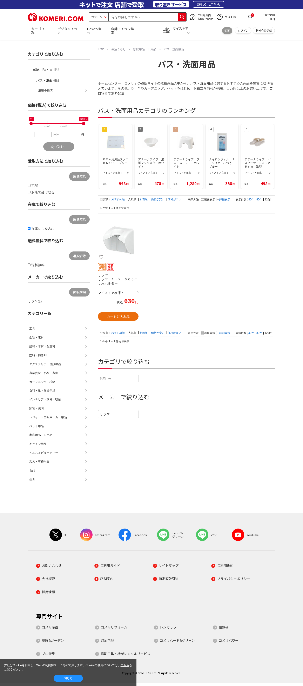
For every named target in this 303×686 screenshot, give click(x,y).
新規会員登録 (264, 30)
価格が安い (158, 199)
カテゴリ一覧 (39, 30)
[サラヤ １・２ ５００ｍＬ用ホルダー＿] (118, 240)
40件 (251, 199)
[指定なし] (83, 123)
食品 (32, 470)
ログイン (243, 30)
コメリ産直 (50, 627)
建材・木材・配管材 (42, 346)
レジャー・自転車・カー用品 (48, 417)
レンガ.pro (168, 627)
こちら (125, 665)
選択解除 (79, 176)
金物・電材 (36, 337)
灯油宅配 (107, 640)
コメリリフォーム (114, 627)
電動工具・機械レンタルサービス (125, 653)
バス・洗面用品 (47, 80)
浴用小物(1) (45, 90)
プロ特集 (48, 653)
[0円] (31, 123)
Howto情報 (94, 30)
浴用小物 (105, 378)
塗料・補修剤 (38, 355)
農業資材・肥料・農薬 (43, 373)
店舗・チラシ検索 (122, 30)
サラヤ (105, 414)
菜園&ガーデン (53, 640)
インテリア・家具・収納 (45, 399)
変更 (227, 30)
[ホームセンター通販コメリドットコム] (55, 19)
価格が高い (174, 199)
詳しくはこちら (208, 4)
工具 (32, 328)
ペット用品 (36, 426)
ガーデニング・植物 (42, 381)
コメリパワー (228, 640)
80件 (259, 199)
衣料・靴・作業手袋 (42, 390)
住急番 (224, 627)
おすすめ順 (118, 199)
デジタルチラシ (67, 30)
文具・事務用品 (39, 461)
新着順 (144, 199)
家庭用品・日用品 (46, 69)
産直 (32, 479)
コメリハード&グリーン (177, 640)
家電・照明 (36, 408)
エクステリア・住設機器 (45, 364)
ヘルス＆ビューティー (43, 452)
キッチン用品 (38, 443)
